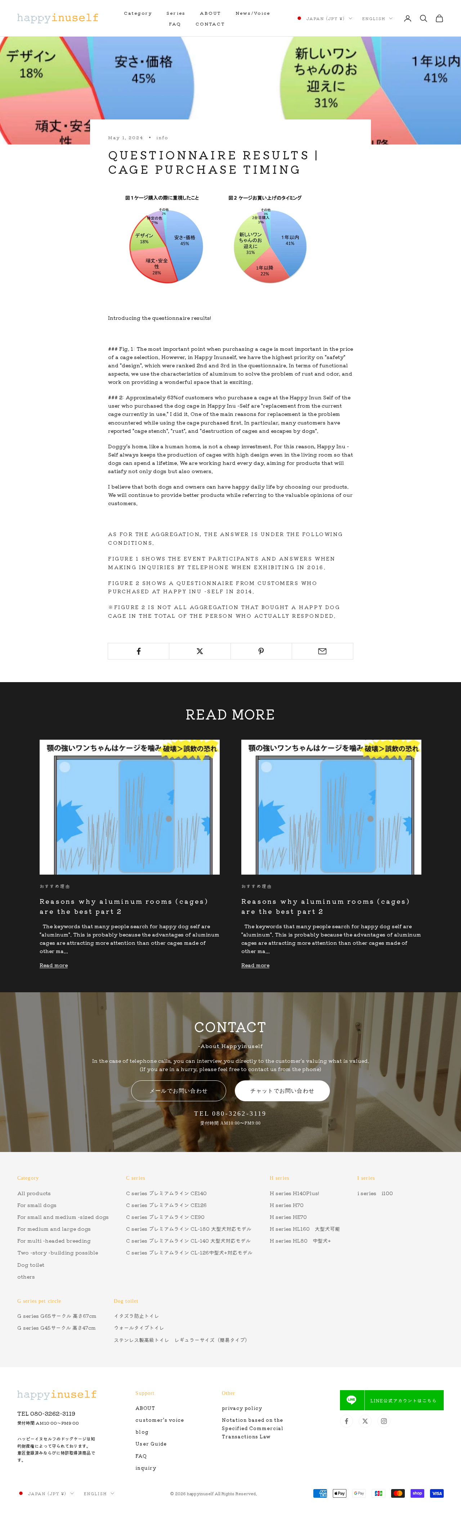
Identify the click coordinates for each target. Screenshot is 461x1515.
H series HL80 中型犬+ (300, 1240)
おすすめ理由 (55, 886)
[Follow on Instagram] (384, 1421)
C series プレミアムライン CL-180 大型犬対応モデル (188, 1228)
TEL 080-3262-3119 (46, 1413)
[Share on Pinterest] (261, 651)
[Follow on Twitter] (365, 1421)
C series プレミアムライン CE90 (165, 1216)
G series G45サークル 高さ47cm (56, 1327)
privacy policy (242, 1408)
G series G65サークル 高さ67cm (57, 1315)
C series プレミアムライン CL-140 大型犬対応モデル (188, 1240)
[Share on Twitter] (199, 651)
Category (138, 13)
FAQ (175, 24)
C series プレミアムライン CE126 (166, 1204)
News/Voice (253, 13)
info (162, 137)
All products (34, 1193)
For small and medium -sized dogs (63, 1216)
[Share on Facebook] (138, 651)
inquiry (145, 1467)
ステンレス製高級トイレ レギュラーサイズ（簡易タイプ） (182, 1339)
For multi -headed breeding (54, 1240)
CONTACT (210, 24)
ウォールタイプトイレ (139, 1327)
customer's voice (159, 1419)
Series (175, 13)
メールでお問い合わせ (178, 1091)
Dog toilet (30, 1264)
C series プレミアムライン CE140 (166, 1193)
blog (141, 1431)
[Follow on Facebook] (346, 1421)
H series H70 (287, 1204)
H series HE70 (288, 1216)
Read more (54, 965)
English (373, 18)
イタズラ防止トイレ (136, 1315)
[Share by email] (322, 651)
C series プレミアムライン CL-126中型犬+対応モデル (189, 1252)
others (26, 1276)
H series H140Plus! (294, 1193)
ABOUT (210, 13)
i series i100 (375, 1193)
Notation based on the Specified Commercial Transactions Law (253, 1428)
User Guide (150, 1443)
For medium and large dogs (54, 1228)
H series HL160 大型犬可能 (305, 1228)
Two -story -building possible (57, 1252)
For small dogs (37, 1204)
